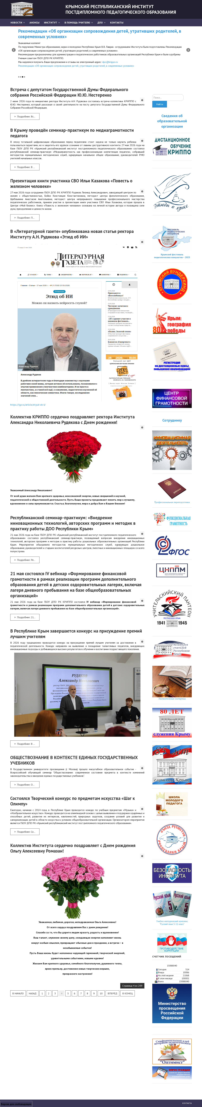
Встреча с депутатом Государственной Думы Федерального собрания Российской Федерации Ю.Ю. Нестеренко (69, 92)
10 (101, 993)
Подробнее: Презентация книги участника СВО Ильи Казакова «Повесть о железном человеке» (27, 217)
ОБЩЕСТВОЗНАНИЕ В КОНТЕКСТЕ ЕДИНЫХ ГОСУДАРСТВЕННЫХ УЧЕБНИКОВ (74, 760)
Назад (32, 993)
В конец (127, 993)
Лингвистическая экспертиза (172, 698)
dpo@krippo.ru (110, 62)
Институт (50, 22)
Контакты (116, 22)
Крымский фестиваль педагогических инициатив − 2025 (172, 256)
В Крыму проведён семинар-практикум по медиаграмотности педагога (72, 133)
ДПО (100, 22)
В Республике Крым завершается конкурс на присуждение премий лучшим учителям (76, 633)
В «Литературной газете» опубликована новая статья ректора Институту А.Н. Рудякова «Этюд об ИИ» (72, 234)
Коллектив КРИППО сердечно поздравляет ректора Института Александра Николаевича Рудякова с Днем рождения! (72, 419)
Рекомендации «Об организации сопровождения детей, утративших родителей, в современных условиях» (99, 33)
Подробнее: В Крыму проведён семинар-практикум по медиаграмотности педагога (27, 167)
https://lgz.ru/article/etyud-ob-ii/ (28, 404)
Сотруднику (172, 420)
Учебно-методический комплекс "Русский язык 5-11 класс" (172, 922)
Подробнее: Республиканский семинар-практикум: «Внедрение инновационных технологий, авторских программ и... (27, 559)
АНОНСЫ (34, 22)
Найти (159, 104)
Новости (16, 22)
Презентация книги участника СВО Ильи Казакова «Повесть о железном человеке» (71, 183)
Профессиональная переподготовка (172, 502)
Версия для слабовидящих (16, 1104)
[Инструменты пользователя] (142, 100)
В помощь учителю (77, 22)
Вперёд (112, 993)
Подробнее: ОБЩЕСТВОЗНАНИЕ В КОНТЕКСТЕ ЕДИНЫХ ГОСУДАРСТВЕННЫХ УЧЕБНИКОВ (27, 784)
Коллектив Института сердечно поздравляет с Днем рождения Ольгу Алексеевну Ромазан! (72, 848)
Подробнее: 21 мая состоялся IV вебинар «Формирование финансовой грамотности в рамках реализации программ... (27, 617)
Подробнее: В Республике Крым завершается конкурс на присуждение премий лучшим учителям (27, 743)
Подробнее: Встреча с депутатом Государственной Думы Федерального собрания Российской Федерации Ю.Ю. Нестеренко (27, 116)
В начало (18, 993)
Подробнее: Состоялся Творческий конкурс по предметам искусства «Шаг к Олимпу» (27, 831)
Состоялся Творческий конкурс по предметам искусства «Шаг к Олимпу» (72, 801)
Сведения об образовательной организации (172, 121)
